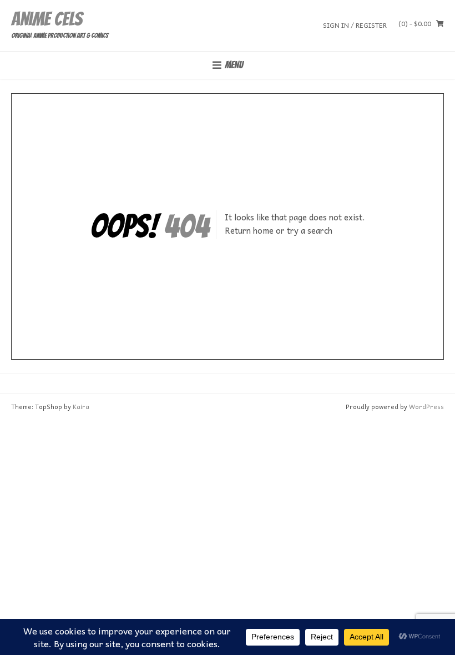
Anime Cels (46, 19)
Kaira (81, 406)
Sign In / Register (355, 25)
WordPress (426, 406)
